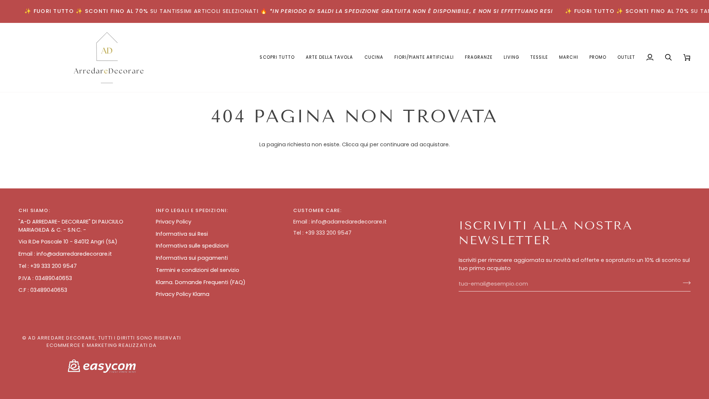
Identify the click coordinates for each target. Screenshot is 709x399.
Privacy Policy (173, 221)
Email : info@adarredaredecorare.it (65, 254)
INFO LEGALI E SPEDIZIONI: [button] (192, 210)
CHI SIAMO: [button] (34, 210)
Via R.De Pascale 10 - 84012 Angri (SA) (67, 241)
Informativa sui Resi (182, 234)
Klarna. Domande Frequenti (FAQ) (201, 282)
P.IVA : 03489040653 (45, 278)
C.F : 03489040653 (42, 290)
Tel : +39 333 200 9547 (47, 266)
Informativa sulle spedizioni (192, 245)
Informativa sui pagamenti (192, 258)
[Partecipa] (684, 283)
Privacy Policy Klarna (182, 294)
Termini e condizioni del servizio (197, 270)
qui (364, 144)
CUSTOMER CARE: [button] (317, 210)
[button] (329, 57)
